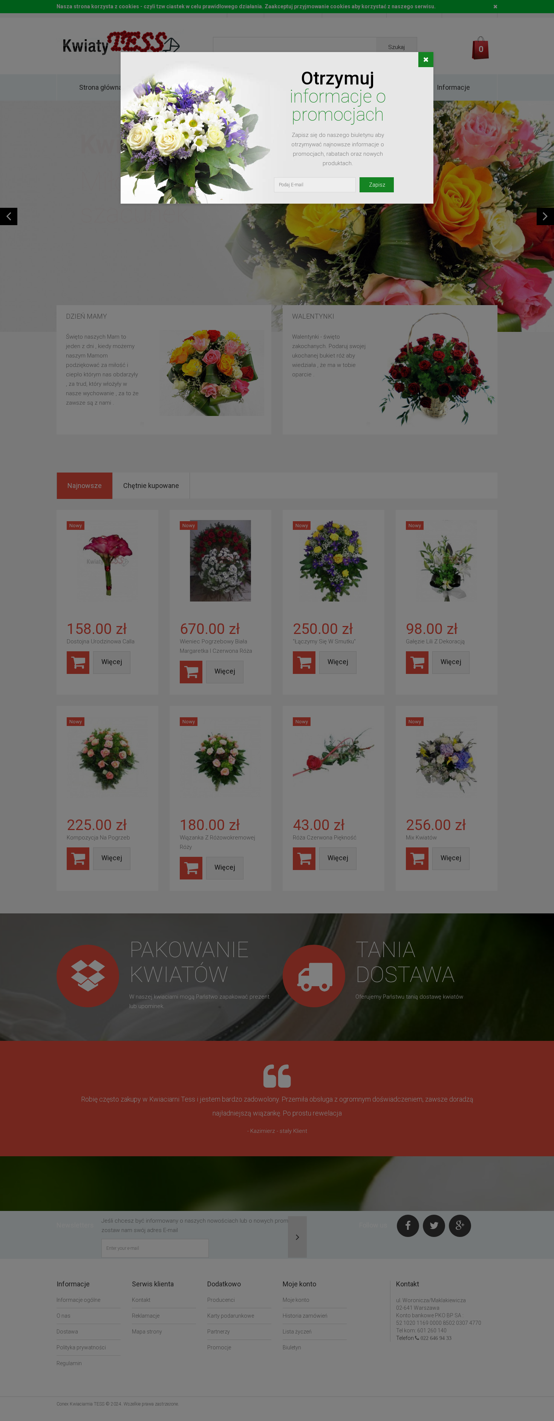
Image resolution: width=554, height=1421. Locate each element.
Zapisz (377, 185)
